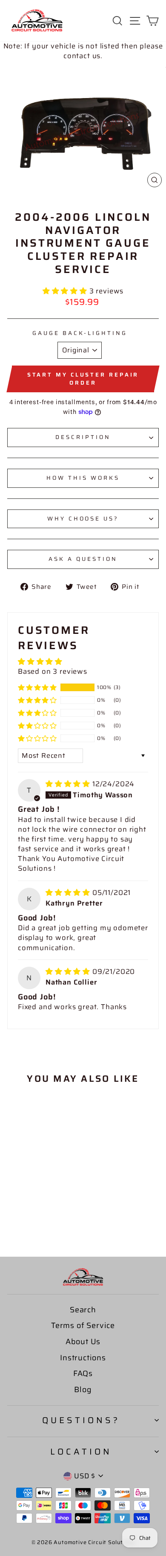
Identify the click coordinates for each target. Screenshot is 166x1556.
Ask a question (83, 558)
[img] (69, 783)
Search (83, 1310)
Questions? (81, 1420)
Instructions (83, 1358)
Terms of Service (83, 1325)
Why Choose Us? (83, 518)
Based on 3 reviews (52, 671)
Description (83, 437)
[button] (66, 290)
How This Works (83, 477)
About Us (83, 1342)
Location (81, 1451)
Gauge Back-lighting (79, 333)
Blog (83, 1390)
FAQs (83, 1373)
